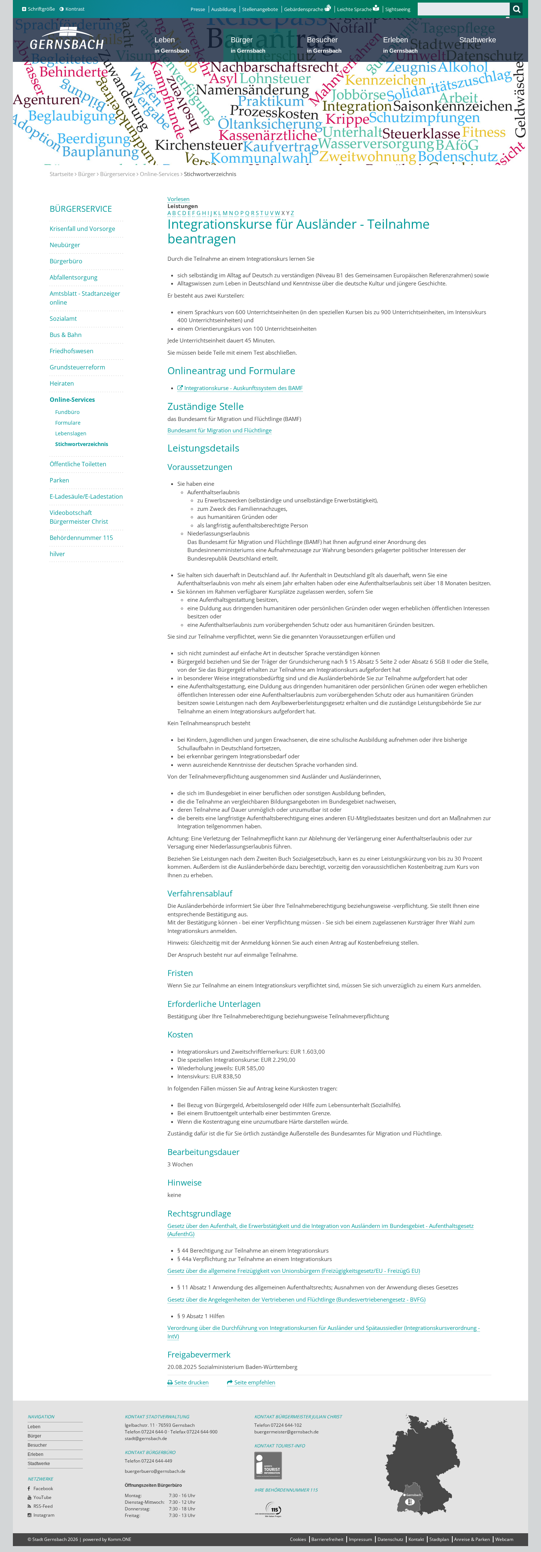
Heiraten (62, 383)
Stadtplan (439, 1539)
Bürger (248, 45)
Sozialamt (63, 319)
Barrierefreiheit (327, 1539)
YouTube (42, 1497)
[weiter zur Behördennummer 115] (319, 1510)
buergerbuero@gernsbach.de (155, 1471)
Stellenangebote (260, 9)
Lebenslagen (70, 433)
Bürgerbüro (66, 261)
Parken (59, 480)
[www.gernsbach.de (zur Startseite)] (68, 48)
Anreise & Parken (472, 1539)
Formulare (68, 422)
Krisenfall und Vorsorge (82, 229)
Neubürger (65, 245)
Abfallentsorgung (74, 277)
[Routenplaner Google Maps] (448, 1464)
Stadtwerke (477, 40)
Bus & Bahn (66, 335)
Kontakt (416, 1539)
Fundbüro (67, 411)
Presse (198, 9)
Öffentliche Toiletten (78, 464)
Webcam (504, 1539)
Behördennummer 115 (81, 538)
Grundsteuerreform (77, 367)
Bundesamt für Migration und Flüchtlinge (219, 430)
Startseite (61, 174)
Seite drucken (191, 1382)
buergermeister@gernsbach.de (286, 1432)
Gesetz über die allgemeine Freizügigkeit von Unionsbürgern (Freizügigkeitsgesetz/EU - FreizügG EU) (293, 1270)
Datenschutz (390, 1539)
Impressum (360, 1539)
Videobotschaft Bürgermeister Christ (79, 517)
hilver (57, 554)
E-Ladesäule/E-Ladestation (86, 496)
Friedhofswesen (71, 351)
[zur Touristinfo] (319, 1465)
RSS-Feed (43, 1506)
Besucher (324, 45)
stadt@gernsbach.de (146, 1438)
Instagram (43, 1515)
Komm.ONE (119, 1539)
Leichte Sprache (355, 9)
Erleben (400, 45)
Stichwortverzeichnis (81, 443)
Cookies (298, 1539)
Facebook (43, 1488)
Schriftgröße (41, 9)
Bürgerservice (117, 174)
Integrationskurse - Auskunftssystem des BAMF (243, 387)
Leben (172, 45)
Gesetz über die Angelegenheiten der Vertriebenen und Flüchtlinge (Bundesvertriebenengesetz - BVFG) (296, 1299)
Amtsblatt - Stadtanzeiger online (85, 297)
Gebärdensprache (304, 9)
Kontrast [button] (75, 9)
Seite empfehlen (254, 1382)
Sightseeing (397, 9)
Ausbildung (223, 9)
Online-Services (159, 174)
